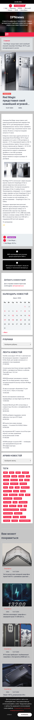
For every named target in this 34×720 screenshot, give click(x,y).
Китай (23, 491)
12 (13, 315)
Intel (6, 8)
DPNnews (17, 17)
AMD (5, 472)
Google (14, 476)
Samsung (13, 8)
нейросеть (18, 513)
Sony (5, 487)
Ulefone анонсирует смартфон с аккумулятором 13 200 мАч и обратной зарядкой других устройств (16, 617)
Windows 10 (25, 487)
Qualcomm (14, 483)
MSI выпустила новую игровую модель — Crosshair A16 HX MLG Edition (15, 424)
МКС (5, 495)
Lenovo (6, 480)
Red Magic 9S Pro (10, 243)
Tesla (17, 487)
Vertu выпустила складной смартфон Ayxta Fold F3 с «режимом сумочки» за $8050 (17, 576)
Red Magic (12, 240)
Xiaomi (10, 10)
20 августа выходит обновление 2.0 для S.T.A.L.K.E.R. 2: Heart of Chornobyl (15, 390)
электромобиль (25, 520)
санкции (6, 520)
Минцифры (13, 495)
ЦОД (19, 506)
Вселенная (18, 498)
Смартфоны (7, 93)
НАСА (27, 495)
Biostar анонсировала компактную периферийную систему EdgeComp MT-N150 (16, 398)
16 (29, 315)
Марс (21, 495)
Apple (11, 472)
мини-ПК (12, 506)
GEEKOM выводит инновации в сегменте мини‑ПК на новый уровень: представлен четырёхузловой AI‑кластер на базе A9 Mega (17, 380)
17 (5, 320)
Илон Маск (24, 10)
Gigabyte (6, 476)
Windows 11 (7, 491)
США (5, 506)
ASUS (16, 10)
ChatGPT (25, 472)
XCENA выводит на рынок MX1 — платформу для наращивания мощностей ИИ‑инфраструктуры (17, 444)
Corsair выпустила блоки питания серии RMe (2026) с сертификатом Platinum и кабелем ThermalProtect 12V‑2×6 (17, 370)
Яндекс (23, 509)
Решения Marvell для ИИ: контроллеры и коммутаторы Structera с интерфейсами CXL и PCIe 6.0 (16, 407)
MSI (21, 480)
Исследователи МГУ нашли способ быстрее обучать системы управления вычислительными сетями (17, 433)
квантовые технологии (11, 509)
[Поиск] (32, 34)
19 (13, 320)
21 (21, 320)
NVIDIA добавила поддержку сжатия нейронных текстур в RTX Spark (14, 416)
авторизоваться (18, 286)
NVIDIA (20, 8)
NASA (27, 480)
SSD (11, 487)
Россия (16, 517)
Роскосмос (7, 517)
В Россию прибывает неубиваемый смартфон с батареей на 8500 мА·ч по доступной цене (16, 657)
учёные (14, 520)
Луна (15, 502)
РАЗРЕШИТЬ (24, 714)
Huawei (21, 476)
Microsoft (28, 8)
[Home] (2, 34)
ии (25, 506)
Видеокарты (7, 498)
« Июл (5, 332)
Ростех (23, 517)
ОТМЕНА (9, 714)
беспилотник (8, 513)
